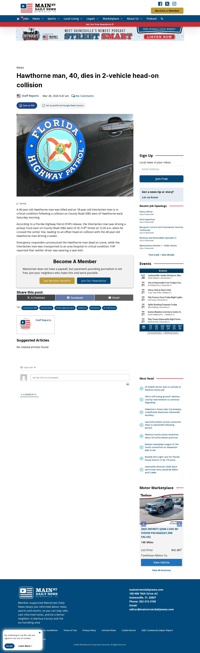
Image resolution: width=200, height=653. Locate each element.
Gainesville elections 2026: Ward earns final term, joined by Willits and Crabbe (161, 469)
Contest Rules (109, 630)
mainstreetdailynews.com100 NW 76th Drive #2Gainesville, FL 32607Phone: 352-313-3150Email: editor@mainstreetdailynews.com (151, 599)
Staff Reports (30, 95)
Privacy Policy (89, 630)
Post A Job (154, 255)
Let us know (150, 197)
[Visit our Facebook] (160, 3)
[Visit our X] (167, 3)
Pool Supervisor (147, 219)
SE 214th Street (110, 308)
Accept (9, 646)
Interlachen (95, 308)
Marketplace (111, 18)
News (36, 18)
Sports (52, 18)
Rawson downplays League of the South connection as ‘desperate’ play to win (162, 447)
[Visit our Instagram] (174, 3)
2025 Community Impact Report (157, 630)
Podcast (152, 18)
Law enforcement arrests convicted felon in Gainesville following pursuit (163, 425)
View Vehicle (161, 562)
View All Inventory (161, 570)
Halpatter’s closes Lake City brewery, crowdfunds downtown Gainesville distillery (163, 412)
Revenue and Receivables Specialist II (158, 238)
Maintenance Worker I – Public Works (158, 245)
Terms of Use (70, 630)
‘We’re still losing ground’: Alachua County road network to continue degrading (162, 399)
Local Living (71, 18)
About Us (133, 18)
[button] (143, 524)
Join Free (161, 179)
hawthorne (82, 308)
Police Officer (146, 211)
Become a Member (167, 10)
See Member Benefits (57, 280)
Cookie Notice (129, 630)
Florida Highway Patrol (65, 308)
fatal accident (46, 308)
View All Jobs (167, 255)
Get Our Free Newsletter (99, 24)
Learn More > (25, 646)
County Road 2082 (30, 308)
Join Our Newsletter (93, 280)
